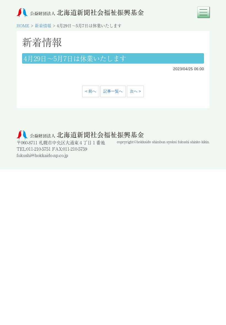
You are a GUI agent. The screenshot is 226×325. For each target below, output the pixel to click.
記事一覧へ (113, 91)
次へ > (135, 91)
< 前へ (90, 91)
